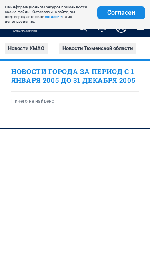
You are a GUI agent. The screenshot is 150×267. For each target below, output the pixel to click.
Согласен (121, 12)
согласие (53, 16)
